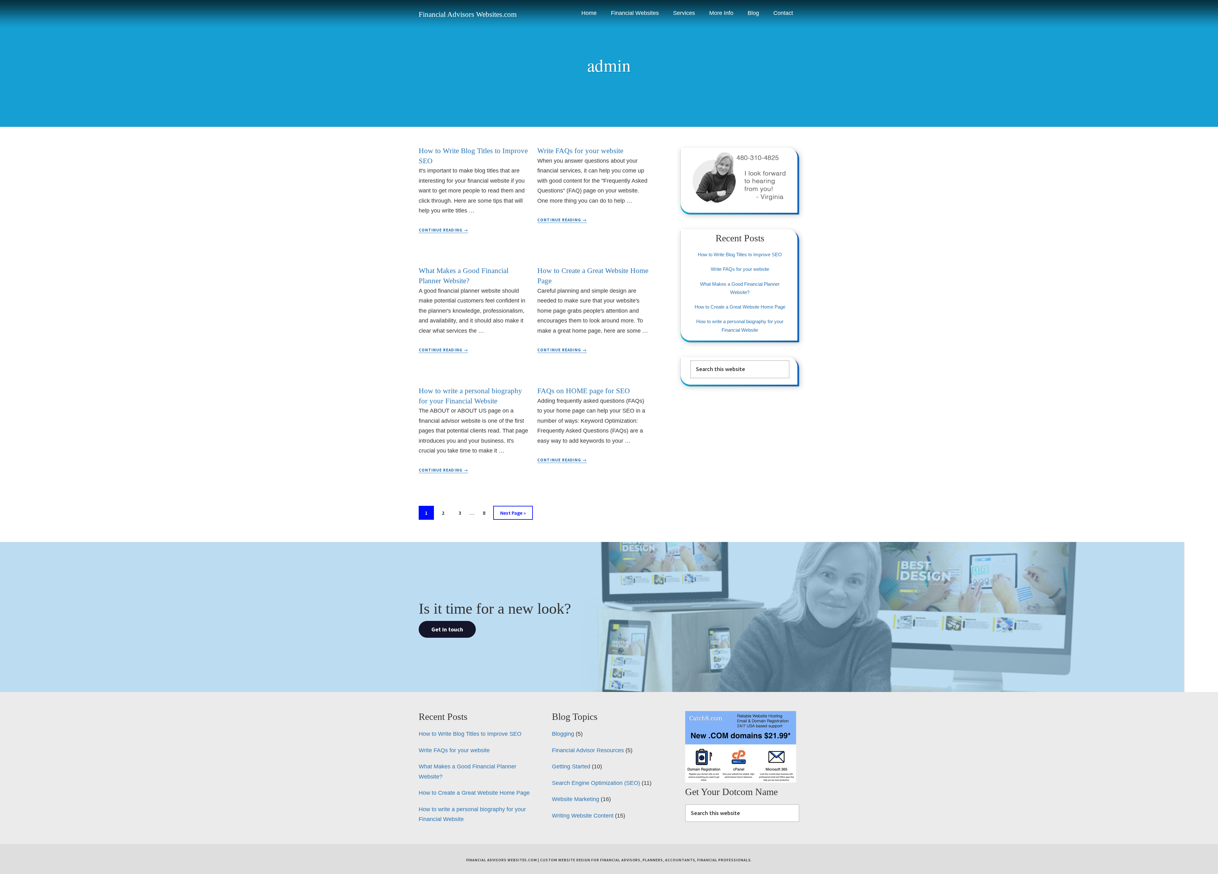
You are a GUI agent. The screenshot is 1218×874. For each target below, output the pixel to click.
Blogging (563, 734)
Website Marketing (575, 799)
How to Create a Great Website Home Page (740, 307)
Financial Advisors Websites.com (468, 14)
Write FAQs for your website (580, 151)
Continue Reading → (443, 230)
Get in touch (447, 629)
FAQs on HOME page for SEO (583, 391)
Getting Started (571, 766)
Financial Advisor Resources (588, 750)
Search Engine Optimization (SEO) (596, 783)
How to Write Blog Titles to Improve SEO (740, 254)
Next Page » (513, 514)
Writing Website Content (582, 815)
